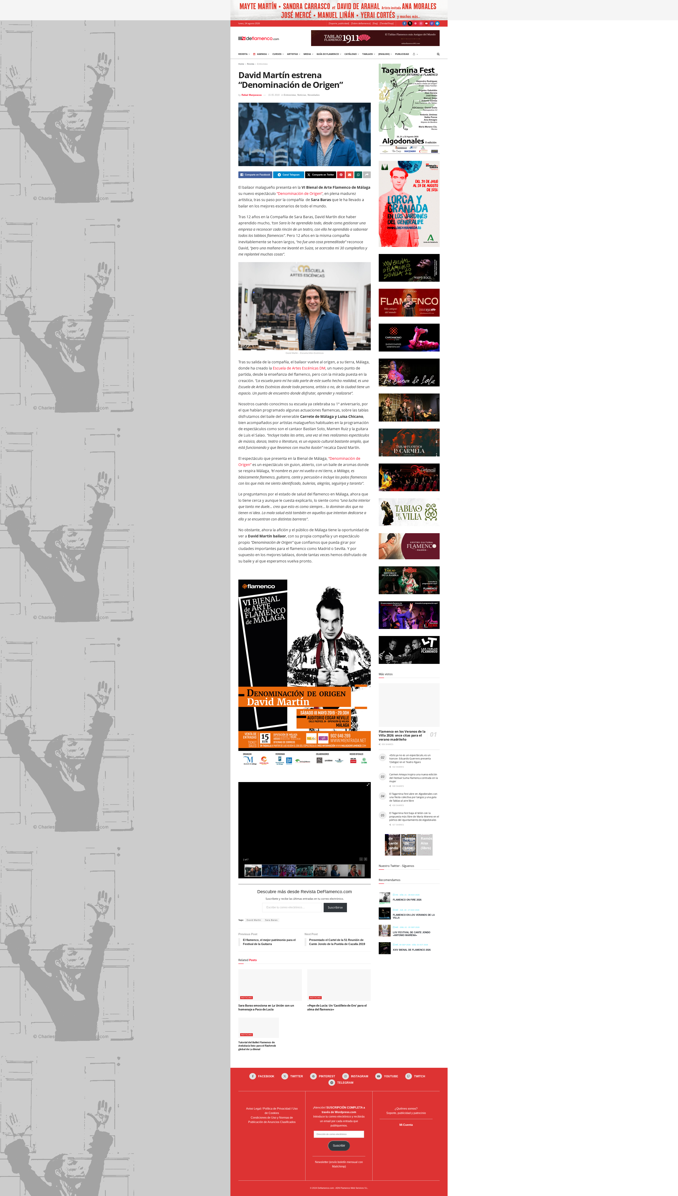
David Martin (254, 920)
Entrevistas (262, 64)
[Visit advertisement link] (339, 10)
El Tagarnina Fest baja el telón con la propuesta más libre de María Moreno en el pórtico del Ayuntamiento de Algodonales (414, 816)
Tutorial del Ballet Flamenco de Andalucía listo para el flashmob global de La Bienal (257, 1046)
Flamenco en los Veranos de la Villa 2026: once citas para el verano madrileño (402, 735)
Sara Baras (271, 920)
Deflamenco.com (326, 1188)
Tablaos (367, 54)
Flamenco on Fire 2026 (407, 899)
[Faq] (375, 23)
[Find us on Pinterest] (415, 23)
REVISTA (243, 54)
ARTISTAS (292, 54)
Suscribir (339, 1145)
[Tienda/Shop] (387, 23)
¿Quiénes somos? (406, 1108)
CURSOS (276, 54)
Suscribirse (335, 907)
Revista (250, 64)
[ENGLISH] (383, 54)
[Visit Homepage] (258, 38)
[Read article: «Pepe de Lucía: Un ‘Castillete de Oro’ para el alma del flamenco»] (339, 985)
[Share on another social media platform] (367, 174)
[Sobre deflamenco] (361, 23)
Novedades (314, 95)
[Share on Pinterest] (341, 174)
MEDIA (307, 54)
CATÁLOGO (350, 54)
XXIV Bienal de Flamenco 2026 (412, 950)
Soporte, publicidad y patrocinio (406, 1113)
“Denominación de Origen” (300, 193)
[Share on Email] (349, 174)
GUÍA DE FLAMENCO (328, 54)
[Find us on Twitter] (410, 23)
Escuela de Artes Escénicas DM (299, 368)
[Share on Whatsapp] (358, 174)
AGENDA (262, 54)
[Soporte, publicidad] (339, 23)
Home (241, 64)
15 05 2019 (273, 95)
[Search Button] (438, 54)
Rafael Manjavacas (252, 95)
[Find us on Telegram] (437, 23)
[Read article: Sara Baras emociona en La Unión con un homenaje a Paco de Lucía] (270, 985)
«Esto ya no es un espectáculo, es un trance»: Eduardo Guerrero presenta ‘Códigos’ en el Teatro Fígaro (410, 758)
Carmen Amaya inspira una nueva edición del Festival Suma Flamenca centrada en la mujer (413, 778)
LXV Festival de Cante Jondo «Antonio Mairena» (411, 934)
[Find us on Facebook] (404, 23)
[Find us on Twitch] (432, 23)
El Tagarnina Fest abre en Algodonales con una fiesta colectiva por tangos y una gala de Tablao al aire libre (413, 797)
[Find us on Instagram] (421, 23)
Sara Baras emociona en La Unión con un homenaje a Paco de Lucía (266, 1007)
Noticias (301, 95)
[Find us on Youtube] (426, 23)
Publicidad (402, 54)
